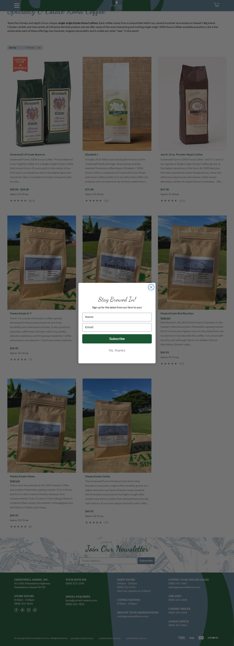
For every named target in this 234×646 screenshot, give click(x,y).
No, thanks (117, 350)
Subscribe (117, 338)
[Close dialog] (151, 287)
